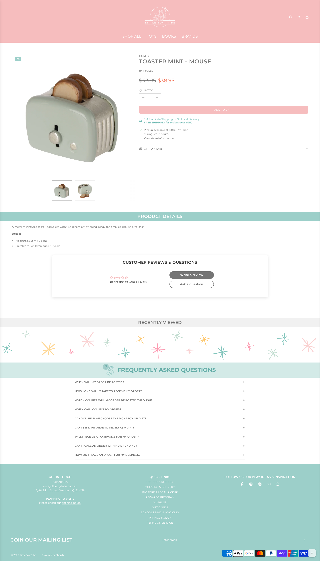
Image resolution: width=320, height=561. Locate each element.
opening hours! (71, 502)
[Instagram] (251, 484)
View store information (159, 138)
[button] (17, 116)
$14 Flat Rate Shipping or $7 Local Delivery (171, 121)
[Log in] (299, 17)
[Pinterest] (260, 484)
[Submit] (305, 540)
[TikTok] (278, 484)
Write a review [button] (191, 275)
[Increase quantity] (157, 98)
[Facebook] (242, 484)
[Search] (291, 17)
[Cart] (307, 17)
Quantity (146, 90)
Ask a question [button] (191, 284)
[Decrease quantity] (143, 98)
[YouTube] (269, 484)
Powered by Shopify (53, 555)
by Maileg (146, 70)
